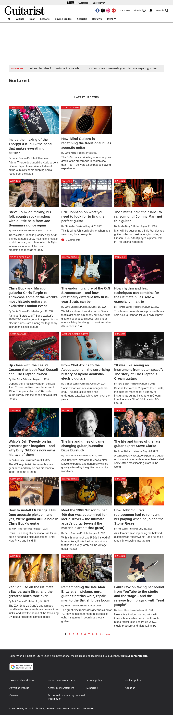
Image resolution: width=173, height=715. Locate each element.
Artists (20, 18)
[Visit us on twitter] (103, 10)
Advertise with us (19, 687)
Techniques (120, 257)
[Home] (71, 2)
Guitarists (15, 181)
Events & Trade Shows (20, 257)
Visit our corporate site (133, 655)
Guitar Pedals (16, 107)
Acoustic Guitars (70, 107)
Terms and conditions (21, 680)
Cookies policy (133, 680)
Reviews (97, 18)
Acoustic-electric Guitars (75, 334)
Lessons (45, 18)
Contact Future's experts (62, 680)
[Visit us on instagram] (108, 10)
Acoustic (82, 18)
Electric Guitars (70, 257)
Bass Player (99, 3)
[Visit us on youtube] (114, 10)
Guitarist (83, 3)
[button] (162, 10)
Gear (32, 18)
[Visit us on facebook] (97, 10)
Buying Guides (63, 18)
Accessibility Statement (61, 687)
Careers (13, 695)
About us (130, 687)
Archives (105, 634)
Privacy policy (94, 680)
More (110, 18)
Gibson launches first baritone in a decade (54, 68)
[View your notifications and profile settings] (150, 10)
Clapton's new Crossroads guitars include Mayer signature (122, 68)
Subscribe (124, 10)
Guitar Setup (16, 479)
